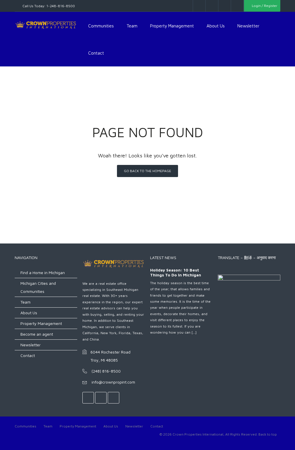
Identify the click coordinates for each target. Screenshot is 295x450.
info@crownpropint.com (113, 382)
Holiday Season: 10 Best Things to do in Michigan (175, 272)
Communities (101, 25)
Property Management (172, 25)
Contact (96, 52)
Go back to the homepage (147, 171)
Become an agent (36, 334)
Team (131, 25)
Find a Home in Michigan (42, 272)
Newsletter (248, 25)
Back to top (267, 434)
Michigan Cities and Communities (38, 287)
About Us (216, 25)
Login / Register (264, 5)
